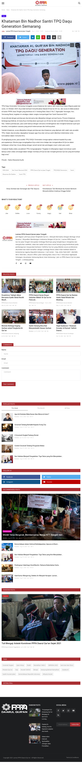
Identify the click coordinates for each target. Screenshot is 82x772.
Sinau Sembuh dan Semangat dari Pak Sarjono (22, 189)
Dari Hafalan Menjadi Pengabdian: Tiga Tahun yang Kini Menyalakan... (39, 456)
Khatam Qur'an (7, 670)
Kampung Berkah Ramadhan (50, 670)
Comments (7, 345)
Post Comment (8, 384)
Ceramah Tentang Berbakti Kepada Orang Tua (30, 425)
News (8, 10)
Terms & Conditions (72, 757)
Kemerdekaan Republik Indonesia (29, 674)
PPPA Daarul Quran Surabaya (65, 333)
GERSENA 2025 (53, 665)
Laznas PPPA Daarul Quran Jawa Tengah (18, 31)
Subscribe (75, 724)
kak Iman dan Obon (67, 665)
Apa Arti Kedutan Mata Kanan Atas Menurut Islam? (32, 414)
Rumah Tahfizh (25, 670)
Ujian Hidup (20, 665)
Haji (16, 670)
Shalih (29, 665)
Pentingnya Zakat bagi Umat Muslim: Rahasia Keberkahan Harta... (37, 565)
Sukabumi (65, 670)
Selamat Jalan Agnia (12, 643)
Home (3, 10)
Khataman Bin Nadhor (9, 174)
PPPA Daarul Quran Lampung (10, 333)
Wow (70, 213)
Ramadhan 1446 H (39, 665)
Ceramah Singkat (8, 665)
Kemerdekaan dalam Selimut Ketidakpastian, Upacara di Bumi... (37, 544)
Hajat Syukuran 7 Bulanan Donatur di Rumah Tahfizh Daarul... (66, 328)
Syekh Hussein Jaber (9, 674)
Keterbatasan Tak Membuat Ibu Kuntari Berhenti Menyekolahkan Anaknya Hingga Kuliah (59, 190)
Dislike (17, 213)
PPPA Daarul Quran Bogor (36, 303)
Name (4, 350)
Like (6, 213)
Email (4, 359)
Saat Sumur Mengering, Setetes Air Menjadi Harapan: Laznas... (36, 575)
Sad (60, 213)
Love (28, 213)
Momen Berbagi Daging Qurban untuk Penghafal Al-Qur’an (12, 328)
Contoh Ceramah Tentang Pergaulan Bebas (29, 446)
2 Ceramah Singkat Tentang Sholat (26, 435)
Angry (49, 213)
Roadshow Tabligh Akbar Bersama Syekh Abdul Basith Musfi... (13, 297)
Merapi (35, 670)
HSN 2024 (6, 170)
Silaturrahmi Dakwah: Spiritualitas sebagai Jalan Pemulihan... (46, 741)
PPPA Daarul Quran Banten (9, 303)
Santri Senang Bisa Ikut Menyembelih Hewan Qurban (40, 327)
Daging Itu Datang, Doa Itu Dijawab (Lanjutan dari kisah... (47, 727)
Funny (39, 213)
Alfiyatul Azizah (47, 674)
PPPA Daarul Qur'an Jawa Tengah (40, 170)
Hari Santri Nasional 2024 (19, 170)
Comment (5, 368)
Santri (72, 170)
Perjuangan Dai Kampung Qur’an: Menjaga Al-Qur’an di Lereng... (47, 714)
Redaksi (31, 331)
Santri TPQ (22, 174)
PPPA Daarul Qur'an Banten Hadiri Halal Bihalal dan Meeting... (66, 297)
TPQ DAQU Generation (60, 170)
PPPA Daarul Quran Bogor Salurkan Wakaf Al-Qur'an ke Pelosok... (40, 297)
